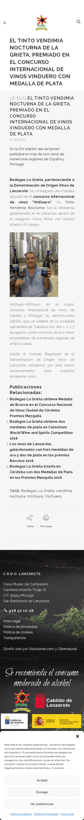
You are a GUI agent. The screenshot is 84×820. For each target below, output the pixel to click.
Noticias (19, 140)
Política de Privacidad (46, 813)
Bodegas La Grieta (37, 491)
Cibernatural (67, 649)
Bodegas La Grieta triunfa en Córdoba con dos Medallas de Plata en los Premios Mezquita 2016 (41, 472)
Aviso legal (11, 621)
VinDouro (35, 496)
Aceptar (42, 780)
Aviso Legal (67, 813)
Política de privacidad (20, 627)
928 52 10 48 (21, 610)
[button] (77, 736)
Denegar (42, 792)
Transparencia (14, 638)
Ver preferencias (42, 804)
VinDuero (53, 496)
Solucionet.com (41, 649)
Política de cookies (21, 813)
